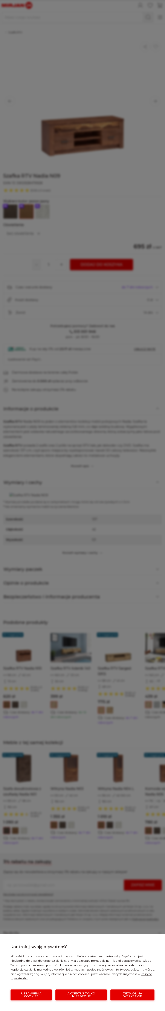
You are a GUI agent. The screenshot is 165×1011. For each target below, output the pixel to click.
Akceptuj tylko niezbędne (81, 995)
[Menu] (158, 1002)
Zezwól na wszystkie (132, 995)
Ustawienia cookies (31, 995)
